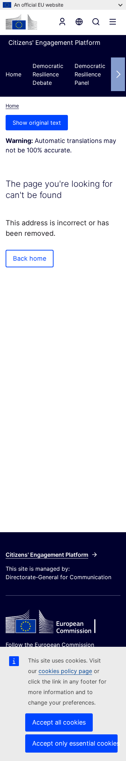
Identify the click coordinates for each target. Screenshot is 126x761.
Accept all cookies (59, 722)
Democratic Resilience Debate (48, 74)
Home (13, 74)
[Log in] (62, 21)
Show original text (37, 122)
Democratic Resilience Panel (90, 74)
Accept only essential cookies (75, 743)
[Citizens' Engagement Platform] (63, 622)
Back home (29, 258)
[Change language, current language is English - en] (79, 21)
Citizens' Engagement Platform (47, 554)
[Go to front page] (21, 21)
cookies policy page (65, 670)
